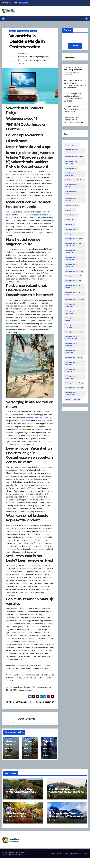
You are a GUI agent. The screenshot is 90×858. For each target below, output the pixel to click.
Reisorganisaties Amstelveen (71, 258)
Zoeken (75, 46)
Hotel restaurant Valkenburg (71, 200)
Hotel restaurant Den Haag (74, 180)
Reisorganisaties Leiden (73, 357)
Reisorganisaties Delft (73, 280)
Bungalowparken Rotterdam (71, 162)
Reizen (67, 399)
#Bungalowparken (40, 57)
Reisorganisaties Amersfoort (71, 251)
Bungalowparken (71, 145)
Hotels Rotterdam (71, 215)
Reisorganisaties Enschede (71, 319)
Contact (85, 853)
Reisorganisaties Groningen (71, 326)
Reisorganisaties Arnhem (74, 271)
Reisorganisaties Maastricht (71, 363)
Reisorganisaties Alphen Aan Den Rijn (73, 244)
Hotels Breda (69, 210)
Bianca (10, 796)
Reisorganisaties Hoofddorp (71, 351)
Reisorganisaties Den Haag (72, 293)
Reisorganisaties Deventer (74, 299)
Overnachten (70, 220)
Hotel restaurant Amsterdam (71, 174)
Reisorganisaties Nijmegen (71, 370)
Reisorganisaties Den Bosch (72, 286)
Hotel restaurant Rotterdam (71, 193)
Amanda (25, 54)
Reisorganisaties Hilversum (71, 345)
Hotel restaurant (71, 168)
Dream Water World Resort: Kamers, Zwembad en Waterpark (74, 119)
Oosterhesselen (23, 31)
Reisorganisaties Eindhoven (71, 312)
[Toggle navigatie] (43, 18)
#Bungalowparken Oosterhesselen (32, 60)
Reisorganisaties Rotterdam (71, 377)
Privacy (23, 854)
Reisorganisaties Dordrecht (71, 305)
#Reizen (21, 63)
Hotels (66, 853)
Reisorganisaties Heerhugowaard (71, 338)
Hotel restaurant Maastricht (71, 186)
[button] (82, 19)
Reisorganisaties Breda (73, 276)
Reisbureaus (69, 224)
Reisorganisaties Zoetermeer (71, 393)
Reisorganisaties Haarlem (74, 332)
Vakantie (33, 31)
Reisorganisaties (71, 229)
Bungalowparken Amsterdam (71, 151)
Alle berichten (14, 852)
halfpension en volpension (37, 418)
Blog (7, 785)
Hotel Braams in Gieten (40, 702)
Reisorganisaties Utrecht (74, 387)
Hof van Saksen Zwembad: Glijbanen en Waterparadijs (74, 109)
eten (29, 568)
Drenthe (13, 31)
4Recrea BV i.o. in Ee (18, 702)
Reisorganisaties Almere (74, 238)
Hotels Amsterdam (71, 205)
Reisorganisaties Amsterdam (71, 265)
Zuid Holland (48, 738)
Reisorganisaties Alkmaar (74, 234)
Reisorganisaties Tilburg (74, 383)
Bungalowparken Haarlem (74, 156)
